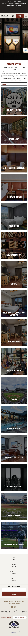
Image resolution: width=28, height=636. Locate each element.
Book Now (20, 16)
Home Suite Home (14, 342)
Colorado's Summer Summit (14, 544)
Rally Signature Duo (14, 255)
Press (14, 562)
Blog (14, 559)
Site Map (14, 573)
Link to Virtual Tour (13, 16)
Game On (14, 399)
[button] (25, 15)
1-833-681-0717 (21, 617)
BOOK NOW (18, 5)
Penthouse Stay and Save (14, 457)
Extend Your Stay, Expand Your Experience (13, 314)
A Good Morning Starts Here (14, 168)
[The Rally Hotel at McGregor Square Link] (4, 16)
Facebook (12, 607)
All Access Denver (14, 370)
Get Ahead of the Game (14, 197)
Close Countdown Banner (14, 11)
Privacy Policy (14, 571)
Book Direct (13, 578)
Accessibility (14, 569)
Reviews (14, 580)
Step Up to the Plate (14, 515)
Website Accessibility (14, 576)
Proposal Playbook (14, 486)
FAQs (14, 557)
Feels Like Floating (14, 428)
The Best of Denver (14, 110)
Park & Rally (14, 139)
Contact (14, 566)
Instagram (15, 607)
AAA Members (14, 226)
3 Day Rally (14, 284)
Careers (14, 564)
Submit (14, 594)
